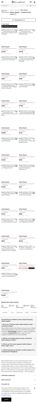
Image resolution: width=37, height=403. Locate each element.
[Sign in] (35, 2)
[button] (31, 2)
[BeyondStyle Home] (18, 2)
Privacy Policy (5, 395)
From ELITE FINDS (23, 270)
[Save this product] (16, 31)
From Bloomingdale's (6, 53)
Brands (17, 10)
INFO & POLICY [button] (6, 380)
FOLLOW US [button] (5, 384)
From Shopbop (5, 297)
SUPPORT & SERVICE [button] (8, 375)
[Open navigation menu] (2, 2)
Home (12, 10)
